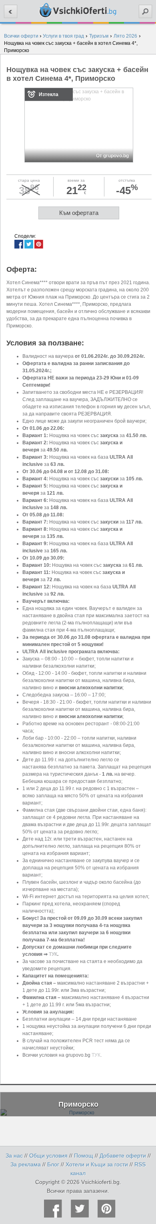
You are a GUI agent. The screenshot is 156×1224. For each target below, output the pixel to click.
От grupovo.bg (112, 156)
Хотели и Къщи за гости (97, 1164)
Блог (53, 1164)
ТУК (53, 954)
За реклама (25, 1164)
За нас (14, 1155)
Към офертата (78, 212)
